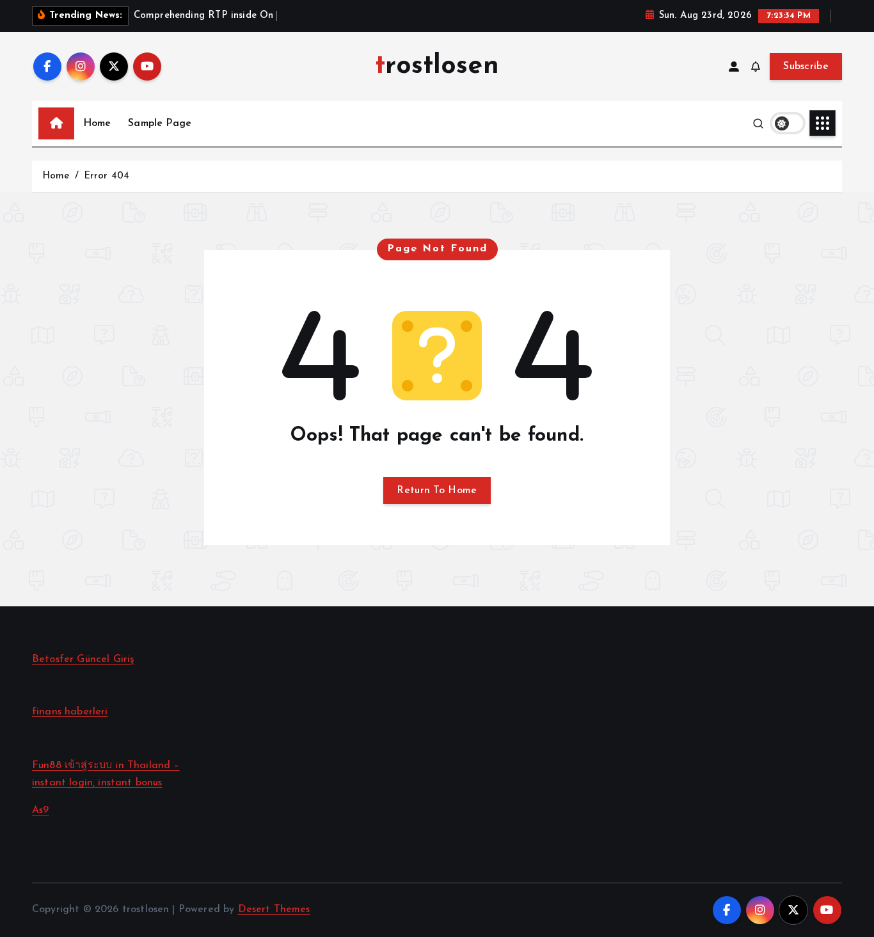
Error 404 (106, 176)
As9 (40, 810)
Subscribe (806, 66)
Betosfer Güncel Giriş (83, 659)
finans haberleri (70, 712)
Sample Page (159, 123)
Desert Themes (274, 909)
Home (97, 123)
